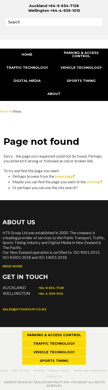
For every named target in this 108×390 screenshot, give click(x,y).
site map (93, 182)
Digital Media (27, 81)
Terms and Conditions (90, 370)
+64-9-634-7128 (51, 288)
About (54, 94)
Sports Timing (81, 81)
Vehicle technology (54, 352)
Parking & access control (54, 335)
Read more (12, 266)
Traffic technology (54, 343)
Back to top (20, 370)
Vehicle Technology (81, 67)
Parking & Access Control (81, 54)
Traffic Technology (27, 67)
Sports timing (54, 361)
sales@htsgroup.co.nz (24, 309)
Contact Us (54, 376)
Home (27, 54)
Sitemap (38, 370)
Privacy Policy (59, 370)
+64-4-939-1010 (50, 294)
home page (64, 176)
